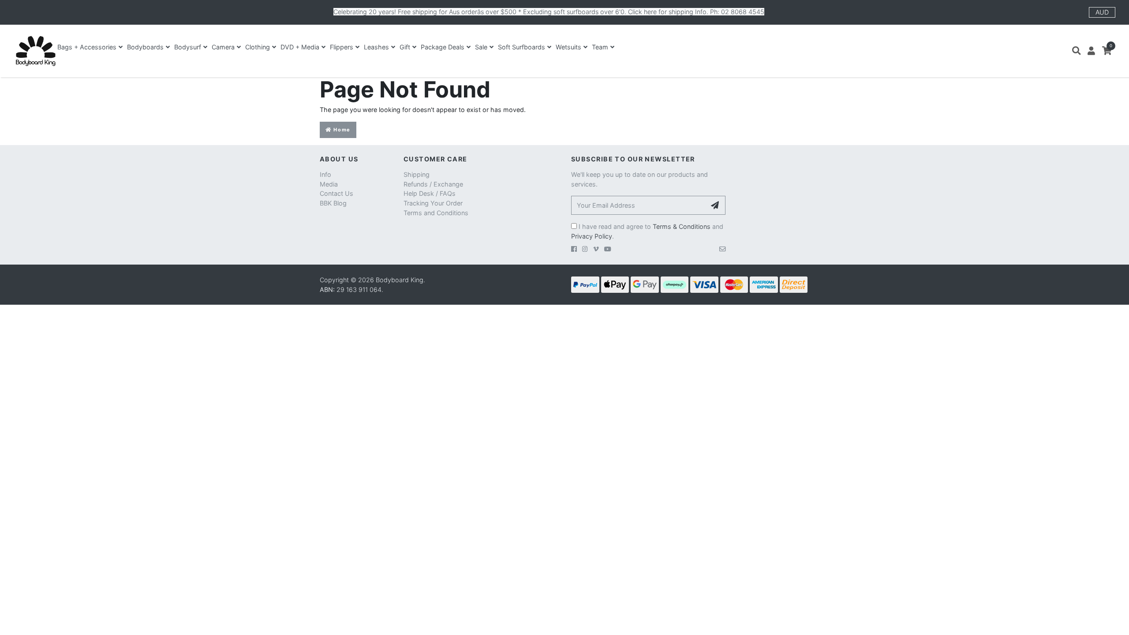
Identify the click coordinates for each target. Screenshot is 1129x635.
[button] (1076, 51)
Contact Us (336, 193)
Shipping (417, 174)
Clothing (257, 47)
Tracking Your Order (433, 203)
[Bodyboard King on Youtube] (607, 249)
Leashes (376, 47)
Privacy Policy (591, 236)
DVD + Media (299, 47)
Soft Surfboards (521, 47)
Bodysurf (187, 47)
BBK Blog (333, 203)
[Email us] (722, 249)
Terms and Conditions (436, 213)
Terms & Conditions (681, 226)
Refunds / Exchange (433, 184)
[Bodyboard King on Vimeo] (596, 249)
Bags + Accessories (86, 47)
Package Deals (442, 47)
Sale (481, 47)
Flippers (341, 47)
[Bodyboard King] (35, 50)
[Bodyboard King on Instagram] (585, 249)
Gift (405, 47)
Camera (223, 47)
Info (325, 174)
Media (329, 184)
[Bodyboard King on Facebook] (574, 249)
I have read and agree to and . (647, 231)
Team (600, 47)
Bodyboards (145, 47)
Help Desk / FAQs (430, 193)
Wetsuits (568, 47)
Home (341, 130)
